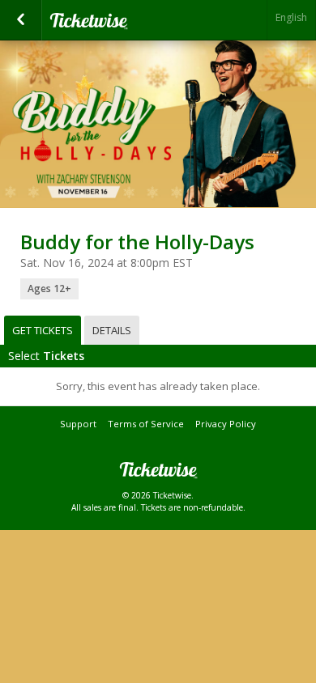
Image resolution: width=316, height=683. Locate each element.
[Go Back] (20, 20)
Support (78, 424)
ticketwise (130, 20)
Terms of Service (146, 424)
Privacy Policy (225, 424)
